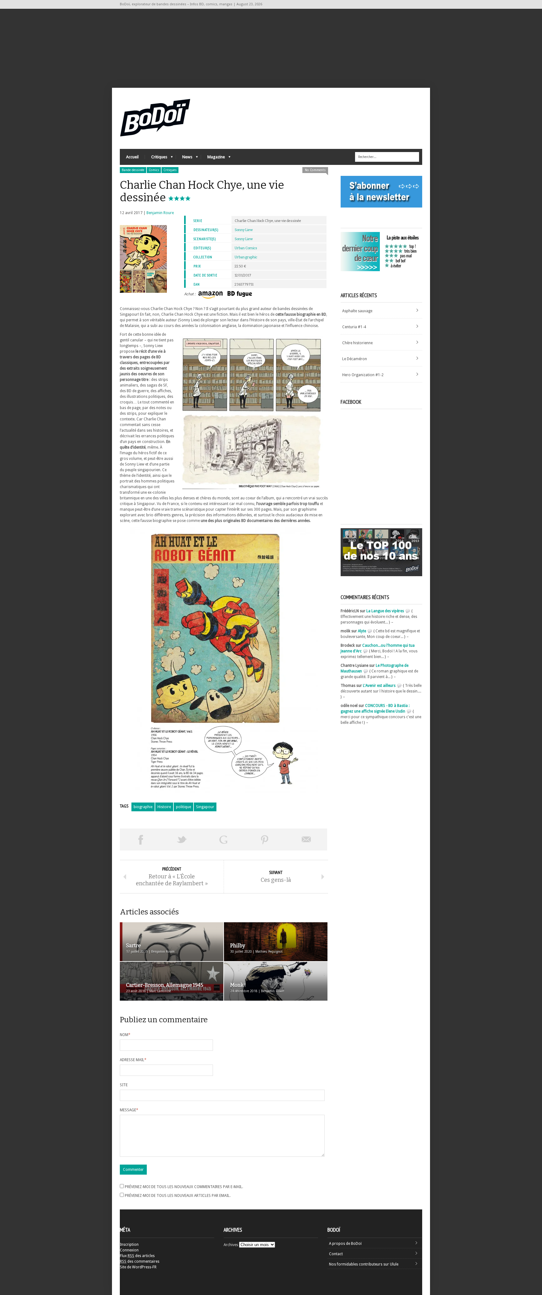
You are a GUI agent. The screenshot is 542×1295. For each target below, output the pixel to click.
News (184, 158)
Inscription (129, 1244)
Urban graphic (246, 257)
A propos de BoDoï (345, 1243)
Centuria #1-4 (354, 327)
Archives (231, 1245)
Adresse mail (133, 1060)
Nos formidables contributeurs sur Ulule (363, 1264)
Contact (336, 1254)
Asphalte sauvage (357, 311)
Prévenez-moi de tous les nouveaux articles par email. (178, 1195)
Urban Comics (246, 248)
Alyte (362, 631)
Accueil (132, 157)
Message (129, 1110)
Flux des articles (137, 1256)
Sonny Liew (244, 230)
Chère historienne (357, 343)
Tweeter (182, 839)
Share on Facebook (140, 839)
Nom (125, 1035)
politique (183, 807)
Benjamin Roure (160, 213)
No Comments (315, 170)
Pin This (264, 839)
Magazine (213, 158)
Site (124, 1085)
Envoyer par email (306, 839)
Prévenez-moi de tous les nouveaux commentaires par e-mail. (184, 1187)
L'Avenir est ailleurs (379, 685)
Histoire (164, 807)
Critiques (156, 158)
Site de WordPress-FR (138, 1267)
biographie (143, 807)
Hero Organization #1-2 (363, 375)
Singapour (205, 807)
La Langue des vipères (385, 611)
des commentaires (139, 1261)
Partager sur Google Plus (223, 839)
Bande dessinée (133, 170)
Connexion (129, 1250)
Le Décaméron (354, 359)
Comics (154, 170)
